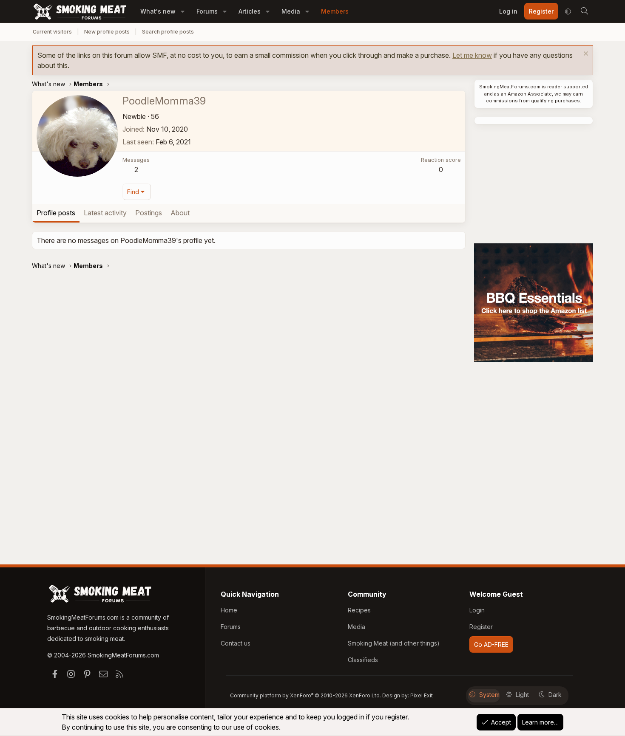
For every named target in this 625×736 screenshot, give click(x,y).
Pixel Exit (421, 695)
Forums (207, 11)
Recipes (359, 610)
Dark (555, 694)
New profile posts (107, 31)
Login (477, 610)
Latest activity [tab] (105, 213)
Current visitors (52, 31)
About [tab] (180, 213)
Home (229, 610)
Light (522, 694)
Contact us (235, 643)
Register (481, 626)
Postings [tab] (148, 213)
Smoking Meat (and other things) (394, 643)
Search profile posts (168, 31)
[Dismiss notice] (584, 54)
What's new (158, 11)
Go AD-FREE (491, 644)
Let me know (472, 55)
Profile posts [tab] (56, 213)
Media (290, 11)
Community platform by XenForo (305, 695)
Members (335, 11)
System (489, 694)
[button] (182, 11)
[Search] (584, 11)
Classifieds (363, 659)
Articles (250, 11)
